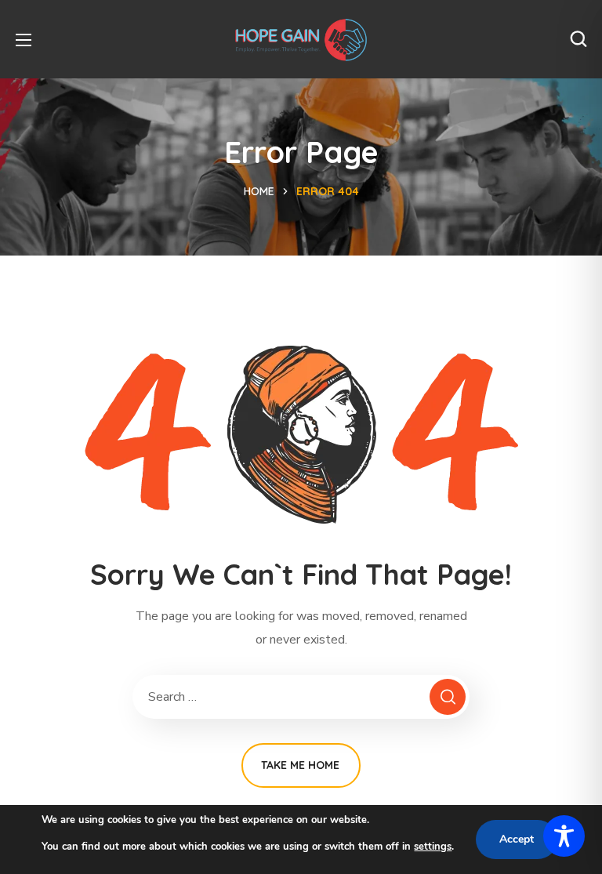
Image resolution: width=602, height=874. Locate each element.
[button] (578, 39)
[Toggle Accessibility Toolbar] (564, 836)
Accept (516, 839)
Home (259, 191)
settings (433, 847)
